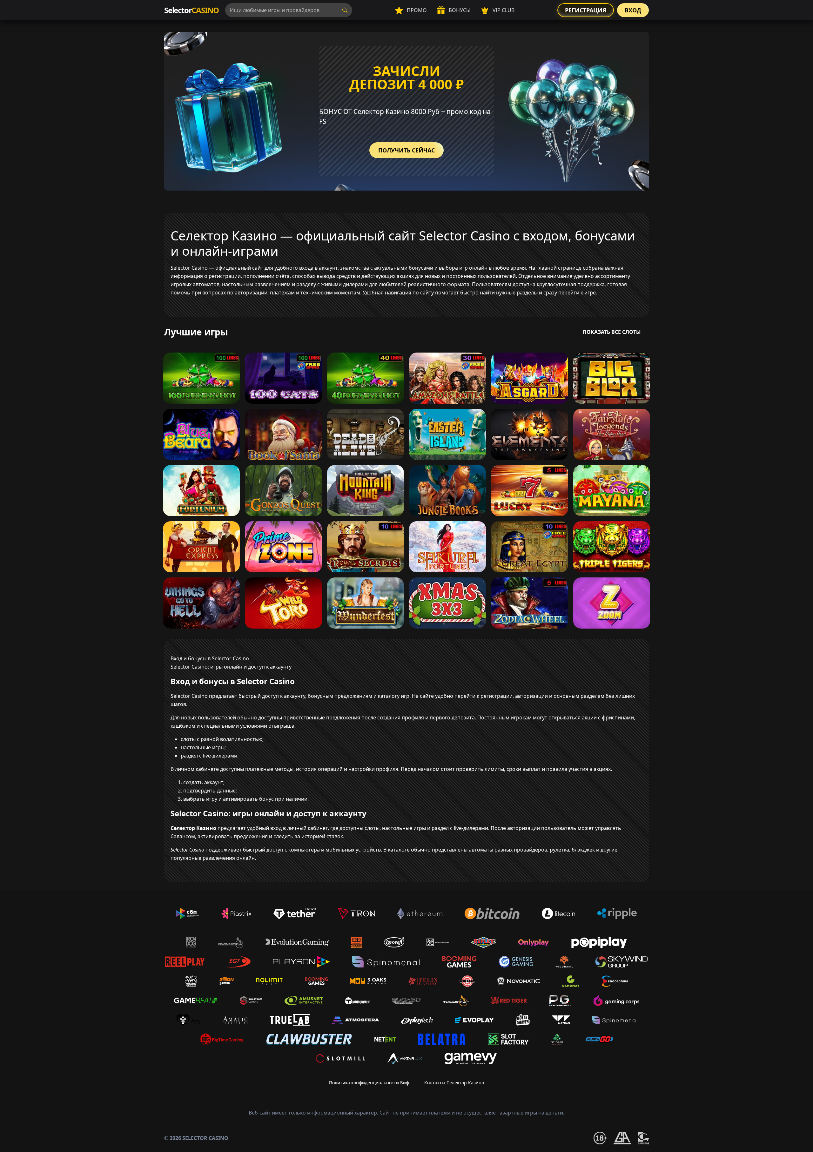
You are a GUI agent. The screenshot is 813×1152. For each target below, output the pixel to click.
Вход (633, 10)
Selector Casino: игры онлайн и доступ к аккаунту (231, 666)
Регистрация (585, 10)
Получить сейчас (406, 150)
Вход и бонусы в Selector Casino (210, 658)
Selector (191, 10)
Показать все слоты (612, 331)
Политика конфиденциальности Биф (369, 1083)
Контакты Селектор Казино (454, 1083)
